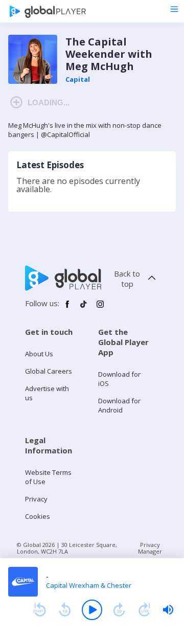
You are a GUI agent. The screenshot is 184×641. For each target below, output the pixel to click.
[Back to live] (144, 610)
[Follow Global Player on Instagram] (100, 308)
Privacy (36, 498)
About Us (39, 353)
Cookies (37, 516)
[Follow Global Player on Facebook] (67, 308)
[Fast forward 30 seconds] (119, 610)
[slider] (168, 610)
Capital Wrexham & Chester (88, 585)
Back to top (127, 278)
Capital (77, 79)
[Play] (92, 610)
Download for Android (119, 405)
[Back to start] (39, 610)
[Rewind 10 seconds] (65, 610)
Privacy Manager (150, 548)
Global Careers (48, 371)
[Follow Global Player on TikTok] (84, 308)
